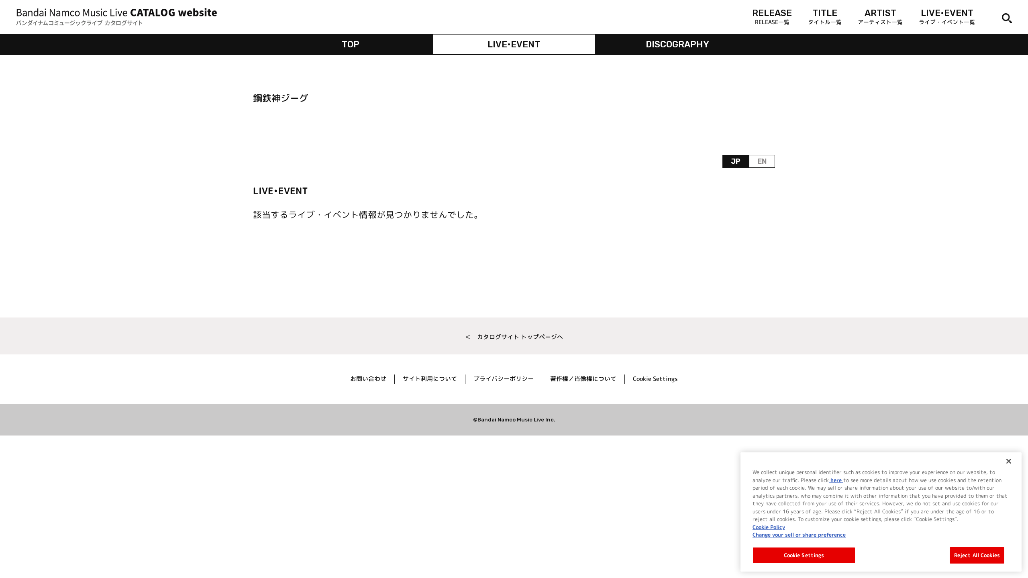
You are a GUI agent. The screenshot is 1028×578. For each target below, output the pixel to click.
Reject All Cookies (977, 554)
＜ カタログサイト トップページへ (514, 337)
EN (762, 161)
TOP (350, 44)
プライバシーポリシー (503, 378)
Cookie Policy (769, 526)
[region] (881, 512)
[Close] (1009, 461)
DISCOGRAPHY (677, 44)
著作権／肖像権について (583, 378)
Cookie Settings (804, 554)
